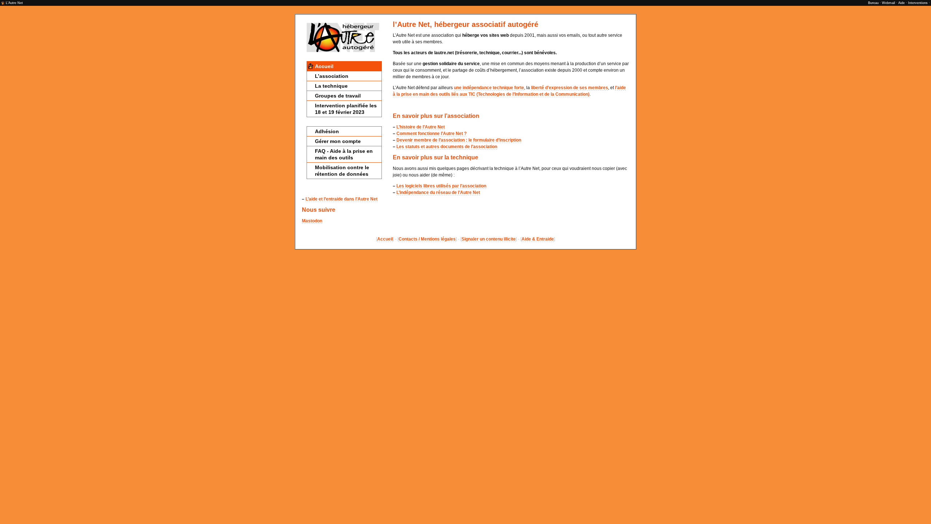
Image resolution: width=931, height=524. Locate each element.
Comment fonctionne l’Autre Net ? (431, 133)
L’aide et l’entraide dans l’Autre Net (341, 199)
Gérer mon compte (338, 141)
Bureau (873, 3)
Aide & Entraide (538, 239)
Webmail (888, 3)
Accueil (324, 66)
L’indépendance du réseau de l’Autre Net (438, 192)
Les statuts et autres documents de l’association (446, 146)
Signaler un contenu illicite (488, 239)
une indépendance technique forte (489, 87)
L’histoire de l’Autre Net (420, 127)
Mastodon (312, 220)
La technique (331, 86)
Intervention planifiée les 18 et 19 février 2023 (346, 109)
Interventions (918, 3)
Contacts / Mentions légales (427, 239)
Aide (901, 3)
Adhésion (327, 131)
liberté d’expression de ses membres (569, 87)
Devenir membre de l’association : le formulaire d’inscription (458, 140)
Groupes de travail (338, 96)
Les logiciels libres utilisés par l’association (441, 185)
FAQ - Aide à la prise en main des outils (344, 154)
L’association (331, 76)
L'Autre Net (14, 3)
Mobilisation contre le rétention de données (342, 170)
